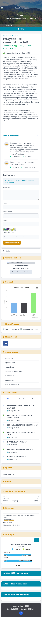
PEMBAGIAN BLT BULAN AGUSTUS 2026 (22, 425)
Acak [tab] (34, 398)
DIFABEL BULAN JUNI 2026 (17, 442)
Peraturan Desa (10, 376)
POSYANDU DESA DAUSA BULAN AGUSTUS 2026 (19, 416)
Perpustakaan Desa (12, 385)
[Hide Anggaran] (16, 549)
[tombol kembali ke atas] (38, 613)
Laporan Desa (10, 380)
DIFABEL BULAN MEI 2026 (16, 457)
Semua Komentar (11, 135)
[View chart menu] (37, 288)
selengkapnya (9, 518)
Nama (5, 203)
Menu (22, 29)
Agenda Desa (10, 363)
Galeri (8, 481)
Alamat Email (7, 212)
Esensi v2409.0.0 (13, 609)
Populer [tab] (22, 398)
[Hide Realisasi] (26, 549)
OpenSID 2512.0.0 (27, 609)
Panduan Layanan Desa (13, 371)
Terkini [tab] (8, 398)
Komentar (6, 188)
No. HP (5, 220)
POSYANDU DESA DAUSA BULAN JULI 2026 (21, 433)
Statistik (9, 282)
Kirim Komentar (11, 243)
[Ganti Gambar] (8, 232)
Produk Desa (9, 367)
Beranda (6, 36)
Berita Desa (16, 36)
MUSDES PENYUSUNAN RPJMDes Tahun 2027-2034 (22, 407)
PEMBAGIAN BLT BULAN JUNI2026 (20, 449)
